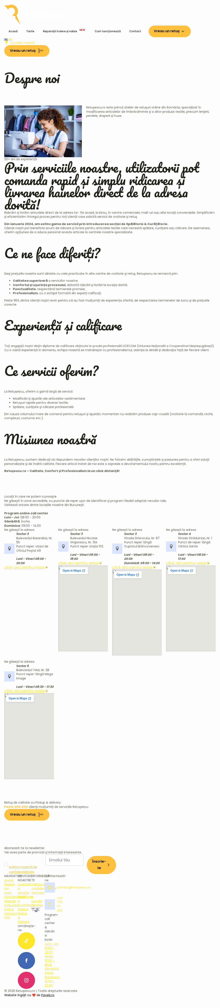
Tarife (30, 31)
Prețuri (9, 909)
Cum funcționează (108, 31)
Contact (135, 31)
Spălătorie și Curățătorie (26, 901)
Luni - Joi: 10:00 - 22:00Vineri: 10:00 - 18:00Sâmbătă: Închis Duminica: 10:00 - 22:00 (52, 964)
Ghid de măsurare (11, 903)
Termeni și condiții (37, 897)
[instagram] (26, 980)
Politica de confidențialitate (44, 886)
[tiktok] (26, 940)
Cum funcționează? (15, 895)
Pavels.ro (47, 995)
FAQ (7, 918)
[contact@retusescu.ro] (49, 887)
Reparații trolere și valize (64, 30)
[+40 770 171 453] (49, 904)
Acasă (13, 31)
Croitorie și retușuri (24, 888)
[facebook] (26, 960)
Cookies (37, 905)
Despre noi (9, 886)
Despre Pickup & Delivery (24, 915)
